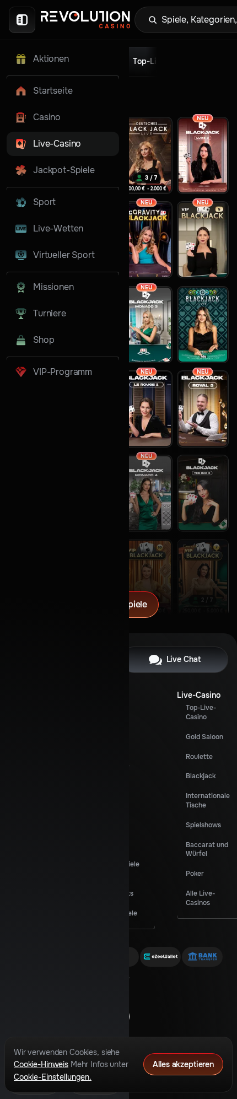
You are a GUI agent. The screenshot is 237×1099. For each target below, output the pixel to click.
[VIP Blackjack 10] (147, 577)
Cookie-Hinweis (41, 1064)
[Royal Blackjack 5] (203, 409)
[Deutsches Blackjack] (147, 155)
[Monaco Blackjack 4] (147, 493)
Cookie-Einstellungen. (52, 1077)
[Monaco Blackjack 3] (147, 324)
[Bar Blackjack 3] (203, 493)
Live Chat (183, 659)
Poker (195, 873)
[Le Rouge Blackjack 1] (147, 409)
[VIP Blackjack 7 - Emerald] (203, 577)
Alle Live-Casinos (200, 898)
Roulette (199, 756)
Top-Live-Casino (201, 712)
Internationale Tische (208, 800)
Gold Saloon (204, 736)
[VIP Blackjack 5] (203, 239)
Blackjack (201, 776)
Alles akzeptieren (183, 1064)
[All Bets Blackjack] (203, 324)
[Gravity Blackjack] (147, 239)
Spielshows (203, 825)
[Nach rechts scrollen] (169, 58)
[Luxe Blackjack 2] (203, 155)
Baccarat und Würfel (207, 850)
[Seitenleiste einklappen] (22, 20)
